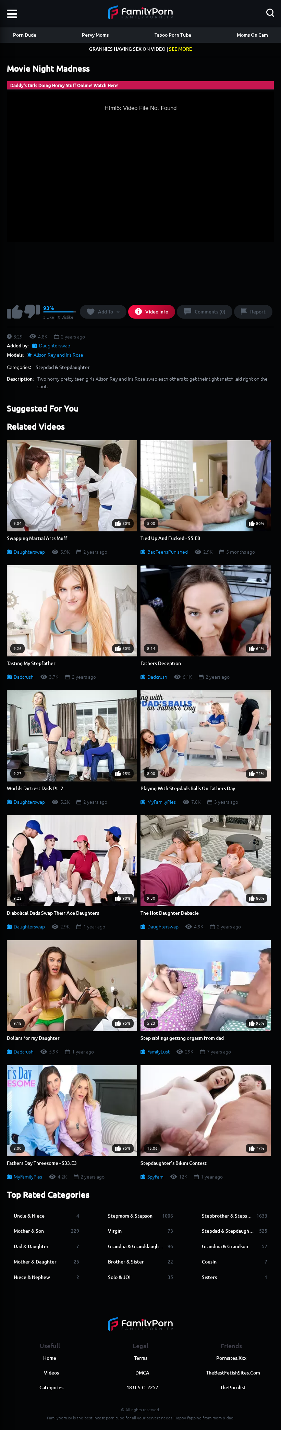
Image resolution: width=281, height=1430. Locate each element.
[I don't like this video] (32, 312)
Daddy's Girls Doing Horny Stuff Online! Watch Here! (64, 85)
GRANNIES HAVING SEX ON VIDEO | (140, 49)
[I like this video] (15, 312)
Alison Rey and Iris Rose (58, 355)
